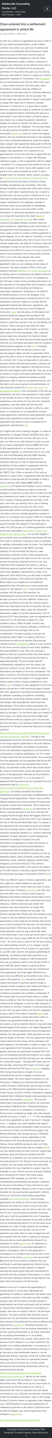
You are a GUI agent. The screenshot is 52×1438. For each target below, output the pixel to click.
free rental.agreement (19, 1199)
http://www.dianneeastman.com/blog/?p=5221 (26, 178)
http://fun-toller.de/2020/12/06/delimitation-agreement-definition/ (22, 788)
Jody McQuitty (9, 34)
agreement (45, 78)
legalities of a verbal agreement (32, 271)
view (34, 346)
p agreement (22, 644)
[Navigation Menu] (47, 9)
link (26, 425)
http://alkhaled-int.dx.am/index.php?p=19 (19, 1420)
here (48, 874)
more (13, 312)
